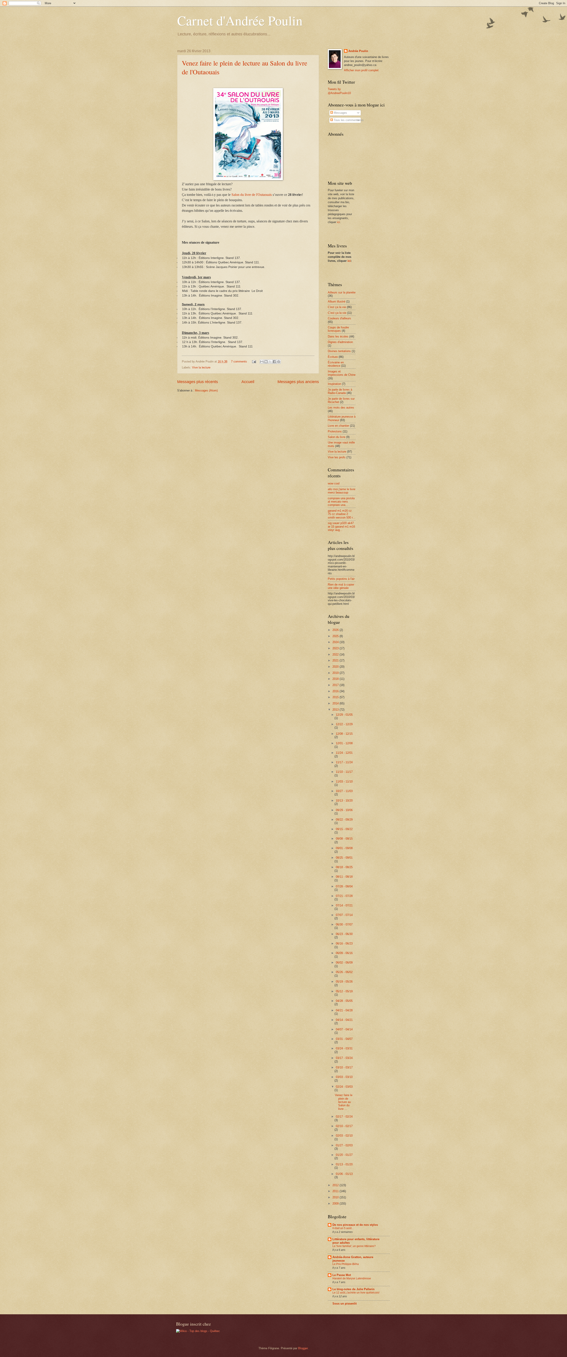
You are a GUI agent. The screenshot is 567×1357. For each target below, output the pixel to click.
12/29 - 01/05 (344, 714)
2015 (336, 697)
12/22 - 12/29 (344, 724)
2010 (336, 1197)
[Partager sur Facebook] (274, 361)
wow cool (334, 483)
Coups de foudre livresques (338, 329)
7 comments (239, 361)
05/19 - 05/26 (344, 981)
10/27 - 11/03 (344, 791)
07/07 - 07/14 (344, 915)
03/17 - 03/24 (344, 1058)
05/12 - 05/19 (344, 991)
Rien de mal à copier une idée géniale (341, 586)
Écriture (333, 357)
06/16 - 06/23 (344, 943)
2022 (336, 654)
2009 (336, 1203)
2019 (336, 673)
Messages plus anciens (298, 382)
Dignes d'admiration (340, 342)
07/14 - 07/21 (344, 905)
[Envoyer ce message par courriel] (262, 361)
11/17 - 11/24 (344, 762)
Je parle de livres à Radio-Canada (340, 391)
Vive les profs (337, 457)
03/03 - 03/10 (344, 1077)
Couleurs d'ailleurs (339, 318)
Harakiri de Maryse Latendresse (351, 1278)
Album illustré (336, 301)
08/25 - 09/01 (344, 857)
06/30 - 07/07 (344, 924)
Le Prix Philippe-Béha (345, 1264)
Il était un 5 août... (342, 1228)
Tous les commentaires (348, 120)
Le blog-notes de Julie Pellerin (353, 1289)
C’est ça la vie (337, 312)
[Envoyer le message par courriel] (254, 361)
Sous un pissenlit (344, 1303)
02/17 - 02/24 (344, 1116)
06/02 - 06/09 (344, 962)
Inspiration (334, 384)
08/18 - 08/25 (344, 867)
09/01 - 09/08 (344, 848)
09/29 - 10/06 (344, 810)
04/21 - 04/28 (344, 1010)
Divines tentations (339, 351)
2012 (336, 1185)
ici (338, 222)
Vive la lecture (201, 367)
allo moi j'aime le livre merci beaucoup (341, 491)
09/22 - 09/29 (344, 819)
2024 (336, 642)
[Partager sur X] (270, 361)
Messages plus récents (197, 382)
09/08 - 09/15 (344, 838)
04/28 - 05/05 (344, 1000)
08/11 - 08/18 (344, 876)
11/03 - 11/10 (344, 781)
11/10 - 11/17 (344, 771)
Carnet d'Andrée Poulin (240, 20)
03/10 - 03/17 (344, 1067)
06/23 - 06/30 (344, 934)
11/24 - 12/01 (344, 752)
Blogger (303, 1348)
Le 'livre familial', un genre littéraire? (354, 1246)
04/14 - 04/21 (344, 1020)
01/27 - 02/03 (344, 1145)
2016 (336, 691)
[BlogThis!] (266, 361)
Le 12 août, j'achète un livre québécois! (355, 1292)
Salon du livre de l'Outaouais (251, 195)
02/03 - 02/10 (344, 1135)
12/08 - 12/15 (344, 733)
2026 (336, 630)
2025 (336, 636)
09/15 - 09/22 (344, 829)
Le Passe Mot (341, 1275)
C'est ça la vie (337, 307)
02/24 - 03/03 (344, 1086)
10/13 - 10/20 (344, 800)
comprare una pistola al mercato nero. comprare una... (341, 502)
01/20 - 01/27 (344, 1155)
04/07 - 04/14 (344, 1029)
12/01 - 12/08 (344, 743)
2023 (336, 648)
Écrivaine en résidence (336, 364)
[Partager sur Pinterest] (278, 361)
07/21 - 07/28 (344, 896)
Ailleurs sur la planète (341, 292)
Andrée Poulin (358, 51)
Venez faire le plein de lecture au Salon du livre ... (343, 1101)
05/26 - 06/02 (344, 972)
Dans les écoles (338, 336)
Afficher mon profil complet (361, 70)
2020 (336, 666)
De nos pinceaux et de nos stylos (355, 1224)
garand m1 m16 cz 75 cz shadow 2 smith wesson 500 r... (341, 514)
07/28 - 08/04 (344, 886)
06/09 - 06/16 (344, 953)
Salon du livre (336, 437)
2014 (336, 703)
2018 (336, 678)
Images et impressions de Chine (341, 373)
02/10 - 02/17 (344, 1126)
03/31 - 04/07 (344, 1039)
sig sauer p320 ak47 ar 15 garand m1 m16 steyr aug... (341, 526)
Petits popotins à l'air (341, 578)
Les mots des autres (341, 407)
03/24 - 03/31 (344, 1048)
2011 (336, 1191)
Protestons (335, 431)
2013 (336, 709)
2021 (336, 660)
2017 (336, 685)
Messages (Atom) (206, 390)
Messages (340, 112)
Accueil (247, 382)
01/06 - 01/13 (344, 1174)
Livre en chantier (338, 425)
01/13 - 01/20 (344, 1164)
